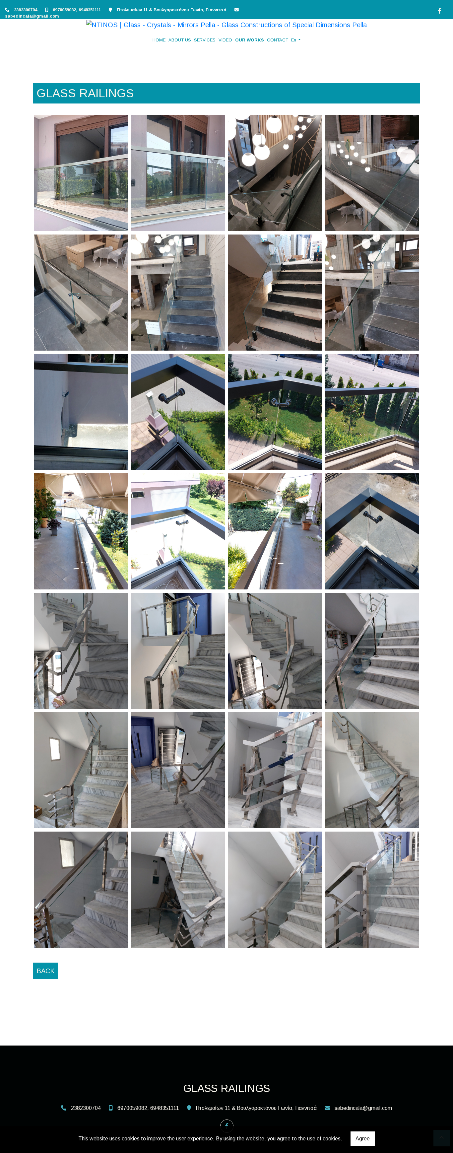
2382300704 (25, 9)
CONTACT (277, 39)
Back (45, 971)
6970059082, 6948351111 (77, 9)
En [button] (294, 39)
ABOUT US (179, 39)
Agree (363, 1138)
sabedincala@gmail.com (32, 16)
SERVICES (205, 39)
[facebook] (438, 10)
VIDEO (225, 39)
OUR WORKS (249, 39)
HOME (159, 39)
